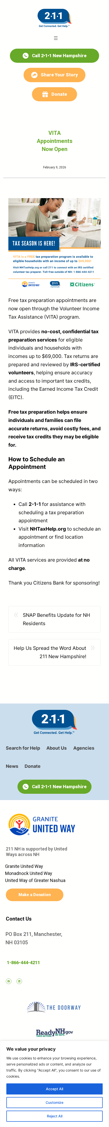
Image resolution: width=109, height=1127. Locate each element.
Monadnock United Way (28, 873)
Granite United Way (24, 866)
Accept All (54, 1089)
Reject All (54, 1116)
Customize (54, 1102)
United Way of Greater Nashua (35, 880)
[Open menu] (56, 38)
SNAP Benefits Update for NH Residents (56, 619)
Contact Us (19, 919)
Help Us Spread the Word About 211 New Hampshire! (50, 652)
